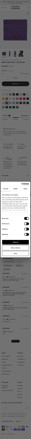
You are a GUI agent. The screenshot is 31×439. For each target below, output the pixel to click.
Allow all (15, 242)
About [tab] (25, 188)
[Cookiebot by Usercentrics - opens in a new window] (22, 184)
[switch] (26, 223)
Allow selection (15, 248)
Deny (15, 253)
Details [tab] (15, 188)
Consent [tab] (5, 188)
